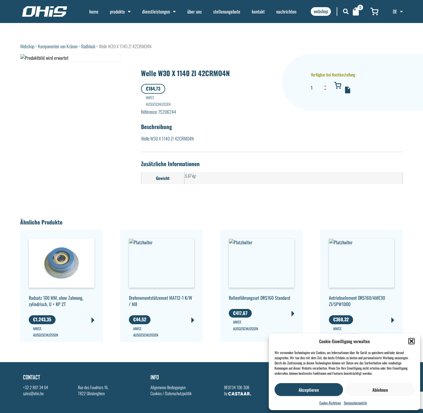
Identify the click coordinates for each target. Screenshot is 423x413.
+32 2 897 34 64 (35, 387)
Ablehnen (380, 390)
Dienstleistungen (156, 11)
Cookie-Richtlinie (330, 402)
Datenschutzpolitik (355, 402)
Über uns (194, 11)
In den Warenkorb (337, 85)
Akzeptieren (309, 390)
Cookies (156, 393)
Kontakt (258, 11)
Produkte (117, 11)
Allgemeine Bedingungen (168, 387)
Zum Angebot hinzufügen (347, 90)
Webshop (27, 46)
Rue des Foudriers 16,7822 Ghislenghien (93, 390)
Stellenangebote (226, 11)
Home (93, 11)
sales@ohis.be (33, 393)
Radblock (88, 46)
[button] (411, 341)
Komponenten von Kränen (58, 46)
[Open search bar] (346, 11)
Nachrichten (286, 11)
